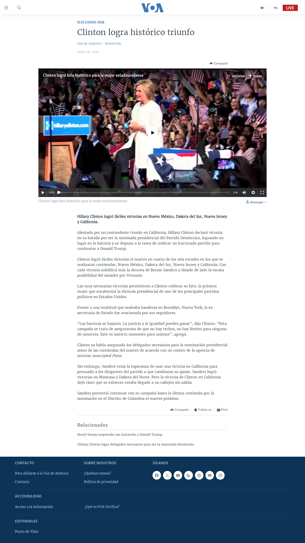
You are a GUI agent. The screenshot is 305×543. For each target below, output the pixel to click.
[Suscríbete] (209, 475)
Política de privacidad (101, 482)
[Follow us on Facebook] (156, 475)
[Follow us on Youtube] (178, 475)
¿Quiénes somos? (97, 473)
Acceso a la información (34, 507)
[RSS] (188, 475)
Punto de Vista (26, 532)
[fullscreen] (262, 192)
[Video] (262, 7)
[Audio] (276, 7)
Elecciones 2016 (90, 22)
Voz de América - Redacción (99, 43)
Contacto (22, 482)
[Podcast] (199, 475)
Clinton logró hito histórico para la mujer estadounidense (93, 75)
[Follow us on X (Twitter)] (167, 475)
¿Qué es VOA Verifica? (102, 507)
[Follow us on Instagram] (220, 475)
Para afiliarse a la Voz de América (41, 473)
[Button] (218, 63)
